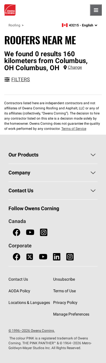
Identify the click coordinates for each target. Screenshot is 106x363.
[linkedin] (56, 257)
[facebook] (16, 232)
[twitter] (29, 257)
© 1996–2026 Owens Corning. (31, 330)
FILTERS (20, 79)
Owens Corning (10, 10)
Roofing (14, 25)
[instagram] (43, 232)
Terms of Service (73, 128)
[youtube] (30, 232)
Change (75, 67)
